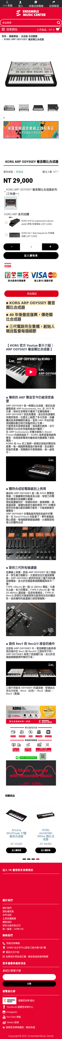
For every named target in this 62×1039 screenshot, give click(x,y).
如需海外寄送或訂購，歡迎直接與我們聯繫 (27, 956)
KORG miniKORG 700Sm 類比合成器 (45, 834)
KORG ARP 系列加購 (16, 214)
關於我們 (7, 907)
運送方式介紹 (12, 952)
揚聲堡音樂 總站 (26, 1000)
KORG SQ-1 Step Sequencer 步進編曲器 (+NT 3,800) (38, 234)
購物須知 (7, 921)
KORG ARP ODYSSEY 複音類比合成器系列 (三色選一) (31, 191)
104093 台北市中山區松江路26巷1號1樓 (26, 947)
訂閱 (29, 984)
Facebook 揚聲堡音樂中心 (20, 1006)
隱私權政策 (8, 911)
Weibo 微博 (13, 1022)
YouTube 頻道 (14, 1017)
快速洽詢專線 (13, 943)
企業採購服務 (9, 918)
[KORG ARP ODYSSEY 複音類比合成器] (31, 74)
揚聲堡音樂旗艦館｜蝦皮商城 (20, 1027)
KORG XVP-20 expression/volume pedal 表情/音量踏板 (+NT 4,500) (37, 222)
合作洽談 (7, 914)
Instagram (11, 1011)
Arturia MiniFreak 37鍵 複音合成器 (16, 833)
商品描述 (32, 293)
